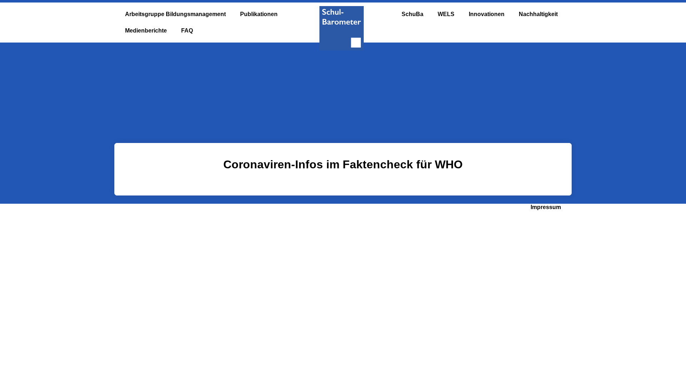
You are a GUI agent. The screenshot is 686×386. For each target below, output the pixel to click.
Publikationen (259, 14)
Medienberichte (146, 31)
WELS (446, 14)
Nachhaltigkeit (538, 14)
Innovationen (486, 14)
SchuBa (412, 14)
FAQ (187, 31)
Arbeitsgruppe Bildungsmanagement (175, 14)
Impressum (546, 207)
